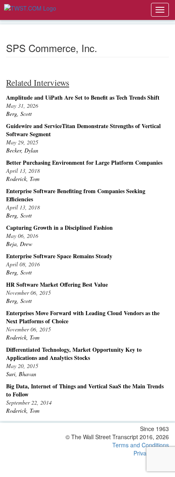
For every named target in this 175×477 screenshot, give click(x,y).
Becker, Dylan (22, 150)
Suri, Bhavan (21, 374)
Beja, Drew (19, 244)
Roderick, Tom (22, 179)
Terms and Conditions (140, 445)
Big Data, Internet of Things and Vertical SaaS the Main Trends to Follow (85, 390)
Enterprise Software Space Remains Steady (59, 256)
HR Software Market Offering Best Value (57, 284)
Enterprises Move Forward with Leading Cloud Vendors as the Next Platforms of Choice (83, 317)
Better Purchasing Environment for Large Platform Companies (84, 162)
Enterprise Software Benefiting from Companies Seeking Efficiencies (75, 195)
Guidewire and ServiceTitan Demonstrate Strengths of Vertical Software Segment (83, 130)
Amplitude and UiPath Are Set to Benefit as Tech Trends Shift (83, 97)
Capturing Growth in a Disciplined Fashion (59, 227)
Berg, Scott (19, 114)
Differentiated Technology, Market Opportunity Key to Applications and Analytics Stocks (74, 353)
